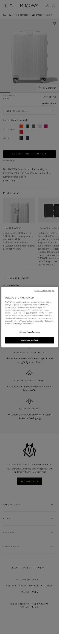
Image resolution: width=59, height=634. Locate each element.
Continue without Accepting (44, 290)
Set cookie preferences (30, 332)
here (27, 313)
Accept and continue (29, 340)
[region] (29, 317)
